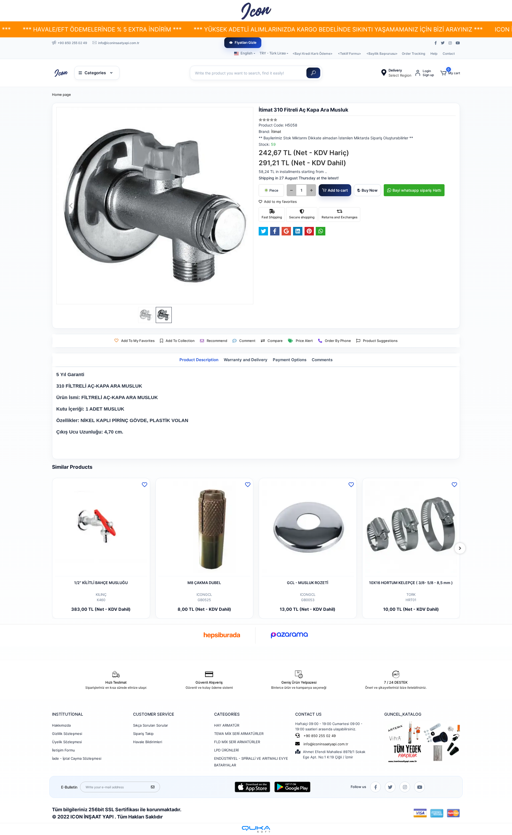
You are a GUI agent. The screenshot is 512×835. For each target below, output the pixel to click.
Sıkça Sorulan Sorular (150, 725)
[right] (460, 548)
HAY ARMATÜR (226, 725)
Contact (449, 54)
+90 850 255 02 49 (319, 736)
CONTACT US (308, 714)
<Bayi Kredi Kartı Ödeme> (313, 54)
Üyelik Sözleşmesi (67, 742)
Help (433, 54)
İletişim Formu (63, 750)
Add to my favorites (280, 201)
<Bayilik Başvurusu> (382, 54)
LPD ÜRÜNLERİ (226, 750)
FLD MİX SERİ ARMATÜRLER (237, 742)
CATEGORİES (227, 714)
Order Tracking (413, 54)
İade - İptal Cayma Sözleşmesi (76, 758)
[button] (450, 73)
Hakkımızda (61, 725)
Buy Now (370, 190)
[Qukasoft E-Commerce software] (256, 829)
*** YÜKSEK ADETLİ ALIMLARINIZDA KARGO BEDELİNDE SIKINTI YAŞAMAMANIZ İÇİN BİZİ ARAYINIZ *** (277, 29)
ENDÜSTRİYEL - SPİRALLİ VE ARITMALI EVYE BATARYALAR (251, 761)
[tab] (198, 360)
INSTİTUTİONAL (67, 714)
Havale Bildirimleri (147, 742)
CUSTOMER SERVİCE (153, 714)
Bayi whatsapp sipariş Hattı (417, 190)
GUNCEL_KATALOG (402, 714)
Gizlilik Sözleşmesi (67, 733)
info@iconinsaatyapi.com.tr (325, 744)
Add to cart (338, 190)
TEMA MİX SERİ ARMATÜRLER (238, 733)
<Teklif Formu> (349, 54)
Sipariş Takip (143, 733)
